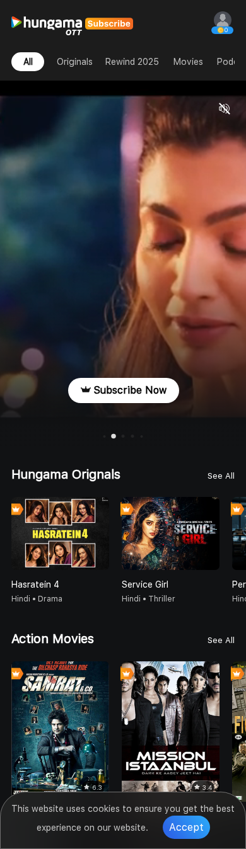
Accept (186, 827)
